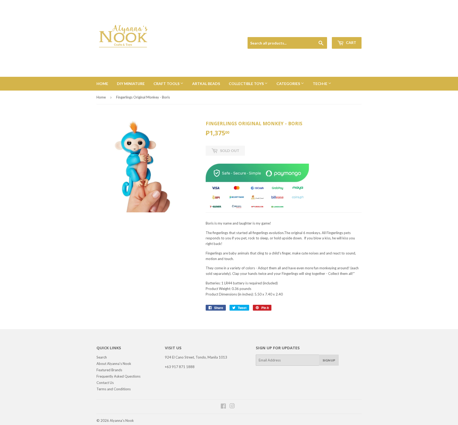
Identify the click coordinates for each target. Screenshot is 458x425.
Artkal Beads (206, 83)
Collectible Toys (247, 83)
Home (102, 83)
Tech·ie (320, 83)
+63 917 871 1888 (180, 367)
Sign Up (329, 360)
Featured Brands (109, 370)
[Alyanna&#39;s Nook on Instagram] (232, 407)
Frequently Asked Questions (118, 376)
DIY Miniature (131, 83)
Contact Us (105, 383)
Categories (288, 83)
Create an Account (349, 31)
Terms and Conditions (113, 389)
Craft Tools (166, 83)
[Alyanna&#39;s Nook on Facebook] (223, 407)
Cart (350, 42)
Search (101, 357)
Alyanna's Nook (122, 420)
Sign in (324, 31)
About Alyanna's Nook (113, 363)
